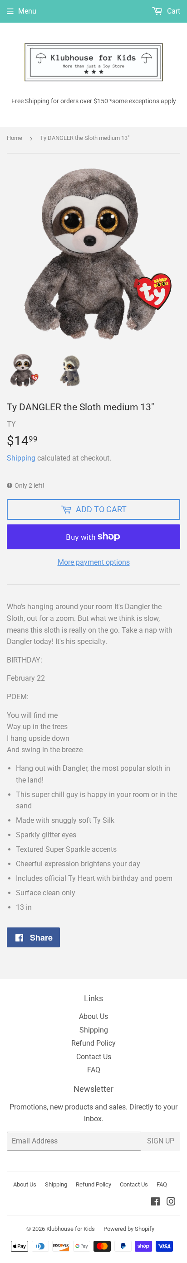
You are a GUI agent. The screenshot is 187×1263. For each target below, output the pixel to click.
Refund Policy (93, 1043)
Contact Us (93, 1056)
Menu (27, 11)
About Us (93, 1016)
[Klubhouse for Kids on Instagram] (171, 1202)
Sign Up (160, 1141)
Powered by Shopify (128, 1228)
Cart (172, 11)
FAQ (93, 1070)
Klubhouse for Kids (70, 1228)
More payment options (94, 562)
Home (14, 137)
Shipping (21, 458)
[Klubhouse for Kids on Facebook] (155, 1202)
